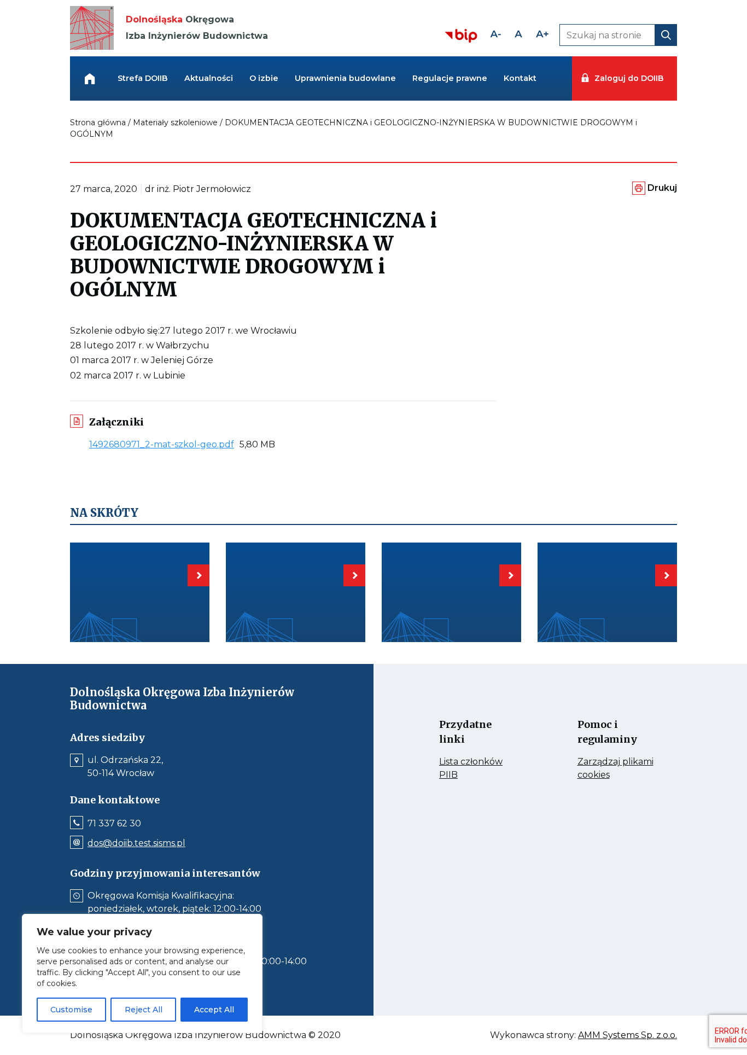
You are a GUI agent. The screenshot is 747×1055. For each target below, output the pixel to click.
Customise (71, 1010)
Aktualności (208, 78)
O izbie (263, 78)
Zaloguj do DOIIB (629, 78)
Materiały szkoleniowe (175, 122)
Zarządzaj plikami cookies (615, 769)
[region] (142, 973)
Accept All (214, 1010)
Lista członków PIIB (471, 769)
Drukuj (662, 188)
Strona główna (98, 122)
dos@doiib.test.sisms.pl (136, 843)
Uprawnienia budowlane (345, 78)
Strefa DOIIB (143, 78)
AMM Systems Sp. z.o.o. (627, 1035)
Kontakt (520, 78)
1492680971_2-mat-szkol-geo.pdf (164, 444)
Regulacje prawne (449, 78)
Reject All (143, 1010)
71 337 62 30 (114, 823)
